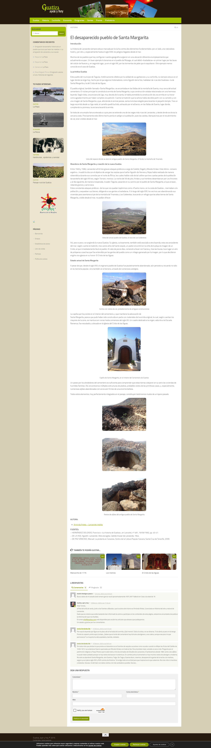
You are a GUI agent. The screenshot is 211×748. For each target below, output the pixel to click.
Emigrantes (79, 20)
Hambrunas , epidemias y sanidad (46, 157)
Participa (38, 254)
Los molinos (111, 573)
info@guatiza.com (89, 620)
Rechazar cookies (139, 744)
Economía (67, 20)
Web (74, 700)
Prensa (99, 20)
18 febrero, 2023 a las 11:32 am (100, 603)
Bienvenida (39, 234)
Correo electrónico (132, 692)
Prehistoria (110, 20)
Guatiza (36, 20)
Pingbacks (96, 587)
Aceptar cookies (120, 744)
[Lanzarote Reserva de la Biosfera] (48, 203)
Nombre (76, 692)
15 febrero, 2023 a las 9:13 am (102, 629)
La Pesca (36, 132)
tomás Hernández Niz (83, 629)
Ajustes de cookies (159, 744)
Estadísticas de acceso (42, 244)
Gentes (90, 20)
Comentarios (80, 587)
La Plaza (45, 57)
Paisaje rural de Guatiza (42, 182)
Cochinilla (56, 20)
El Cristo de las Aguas (150, 573)
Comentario (77, 677)
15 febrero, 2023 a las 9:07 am (102, 643)
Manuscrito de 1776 (78, 573)
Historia (45, 20)
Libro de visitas (40, 249)
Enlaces (37, 239)
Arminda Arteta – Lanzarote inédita (88, 524)
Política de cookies (41, 259)
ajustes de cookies (94, 746)
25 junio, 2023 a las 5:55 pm (103, 594)
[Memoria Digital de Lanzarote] (48, 221)
